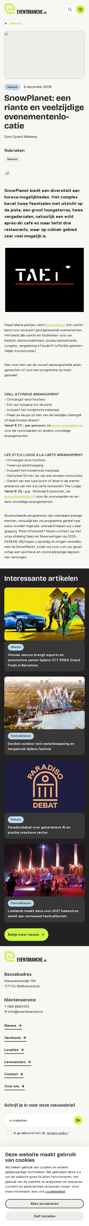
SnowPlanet (55, 325)
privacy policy (57, 1133)
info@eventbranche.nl (25, 1012)
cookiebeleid (55, 1191)
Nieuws (15, 23)
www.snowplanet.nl (67, 425)
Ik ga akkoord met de (40, 1133)
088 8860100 (18, 1006)
